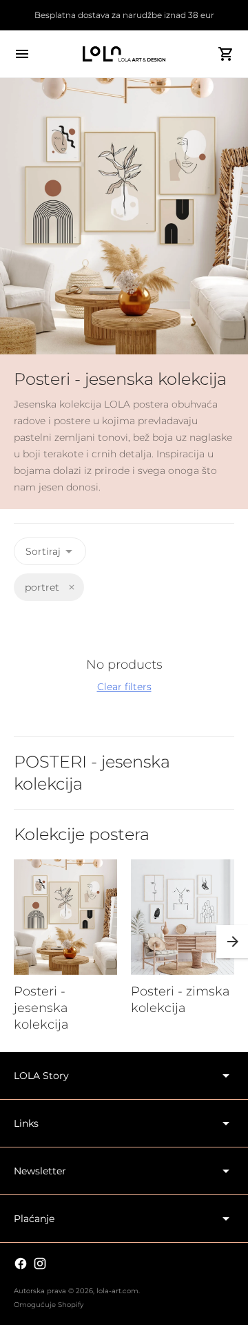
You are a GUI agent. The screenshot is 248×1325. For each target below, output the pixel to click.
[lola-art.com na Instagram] (40, 1263)
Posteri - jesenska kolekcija (41, 1008)
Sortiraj (43, 551)
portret (42, 587)
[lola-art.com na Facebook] (21, 1263)
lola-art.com (117, 1290)
